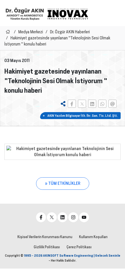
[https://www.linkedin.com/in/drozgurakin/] (62, 217)
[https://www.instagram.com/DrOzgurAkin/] (73, 217)
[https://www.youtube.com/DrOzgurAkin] (84, 217)
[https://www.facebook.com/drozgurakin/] (41, 217)
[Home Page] (7, 32)
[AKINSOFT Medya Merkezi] (67, 14)
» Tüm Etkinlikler (62, 183)
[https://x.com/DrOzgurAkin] (52, 217)
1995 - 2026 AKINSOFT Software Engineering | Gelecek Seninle (72, 255)
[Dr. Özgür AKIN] (24, 14)
